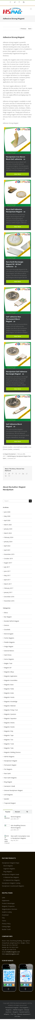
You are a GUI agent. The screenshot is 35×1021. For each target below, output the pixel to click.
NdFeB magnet (18, 1010)
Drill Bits (17, 1016)
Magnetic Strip (8, 731)
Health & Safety (7, 912)
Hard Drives (7, 655)
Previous (23, 29)
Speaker (6, 799)
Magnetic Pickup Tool (11, 710)
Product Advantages (8, 903)
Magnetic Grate (9, 693)
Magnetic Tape (9, 735)
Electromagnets (16, 817)
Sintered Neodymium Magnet (13, 790)
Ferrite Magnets (9, 638)
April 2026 (7, 520)
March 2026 (8, 525)
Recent (17, 811)
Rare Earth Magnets (10, 778)
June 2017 (7, 571)
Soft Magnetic (8, 795)
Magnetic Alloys (9, 672)
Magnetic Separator (10, 718)
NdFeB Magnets (11, 456)
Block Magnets (8, 866)
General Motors (9, 651)
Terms (4, 921)
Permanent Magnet (10, 765)
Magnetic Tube (9, 748)
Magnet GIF (7, 668)
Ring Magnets (7, 871)
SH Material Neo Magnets (11, 880)
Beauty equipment (24, 1014)
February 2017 (8, 588)
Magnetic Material (9, 706)
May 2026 (7, 516)
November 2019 (9, 554)
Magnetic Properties (8, 906)
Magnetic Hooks (9, 697)
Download (5, 915)
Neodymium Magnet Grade (10, 874)
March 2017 (8, 584)
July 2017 (7, 567)
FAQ (3, 918)
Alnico (6, 613)
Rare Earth (7, 773)
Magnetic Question (10, 714)
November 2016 (9, 601)
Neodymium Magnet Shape (10, 863)
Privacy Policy (6, 923)
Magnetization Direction (9, 909)
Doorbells (7, 629)
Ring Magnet (8, 782)
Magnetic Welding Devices (12, 752)
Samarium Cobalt (9, 786)
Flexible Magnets (9, 642)
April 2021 (7, 550)
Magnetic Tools (9, 744)
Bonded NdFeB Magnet (11, 621)
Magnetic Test (8, 740)
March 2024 (8, 533)
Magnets (9, 1010)
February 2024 (8, 537)
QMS (3, 898)
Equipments (5, 900)
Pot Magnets (8, 769)
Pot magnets (24, 1007)
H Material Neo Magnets (11, 877)
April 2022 (7, 546)
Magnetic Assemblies (10, 680)
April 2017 (7, 580)
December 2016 (9, 597)
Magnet (15, 1012)
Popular (7, 811)
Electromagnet (8, 634)
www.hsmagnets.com (12, 954)
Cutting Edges (6, 926)
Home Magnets (9, 659)
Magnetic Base (9, 684)
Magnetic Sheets (9, 723)
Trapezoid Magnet (10, 803)
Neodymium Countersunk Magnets (13, 886)
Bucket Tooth (6, 929)
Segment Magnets (9, 869)
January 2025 (8, 529)
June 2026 (7, 512)
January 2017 (8, 592)
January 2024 (8, 541)
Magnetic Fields (9, 689)
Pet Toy (13, 1014)
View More (17, 174)
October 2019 (8, 558)
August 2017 (8, 563)
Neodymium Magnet (22, 456)
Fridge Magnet (8, 646)
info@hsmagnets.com (13, 952)
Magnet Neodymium (10, 454)
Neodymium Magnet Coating (11, 883)
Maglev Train (8, 663)
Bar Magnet (8, 617)
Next (29, 29)
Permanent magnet (11, 1007)
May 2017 (7, 575)
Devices (6, 625)
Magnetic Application (10, 676)
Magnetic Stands (9, 727)
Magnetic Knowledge (10, 701)
